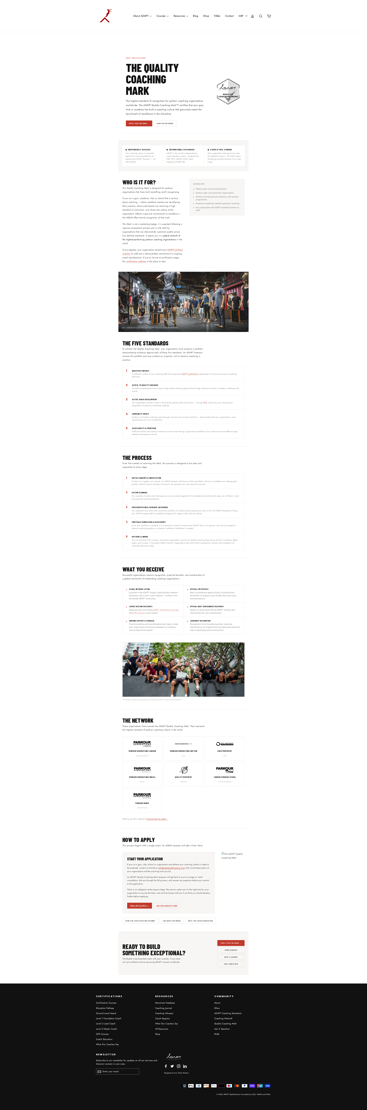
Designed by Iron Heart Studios (176, 1073)
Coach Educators (104, 1039)
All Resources (161, 1028)
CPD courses (139, 613)
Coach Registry (162, 1018)
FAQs (217, 16)
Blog (195, 16)
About (217, 1002)
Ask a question (231, 964)
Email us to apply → (139, 906)
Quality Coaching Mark (225, 1023)
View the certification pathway (140, 921)
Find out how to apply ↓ (156, 818)
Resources (180, 16)
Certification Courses (106, 1002)
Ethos (216, 1008)
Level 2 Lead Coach (106, 1023)
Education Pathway (105, 1008)
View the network (165, 123)
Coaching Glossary (164, 1013)
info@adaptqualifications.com (171, 867)
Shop (206, 16)
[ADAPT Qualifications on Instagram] (178, 1066)
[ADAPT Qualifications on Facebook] (166, 1066)
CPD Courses (102, 1034)
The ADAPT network (171, 921)
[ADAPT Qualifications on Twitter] (172, 1066)
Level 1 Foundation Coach (108, 1018)
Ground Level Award (106, 1013)
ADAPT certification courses (166, 610)
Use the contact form (166, 906)
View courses (231, 950)
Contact (229, 16)
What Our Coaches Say (107, 1044)
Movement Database (165, 1002)
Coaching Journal (163, 1008)
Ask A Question (222, 1028)
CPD (205, 402)
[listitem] (142, 748)
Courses (161, 16)
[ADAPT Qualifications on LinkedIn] (185, 1066)
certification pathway (136, 261)
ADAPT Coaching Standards (227, 1013)
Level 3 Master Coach (106, 1028)
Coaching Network (223, 1018)
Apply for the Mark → (139, 123)
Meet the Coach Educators (200, 921)
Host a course (231, 957)
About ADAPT (141, 16)
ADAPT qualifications (190, 374)
